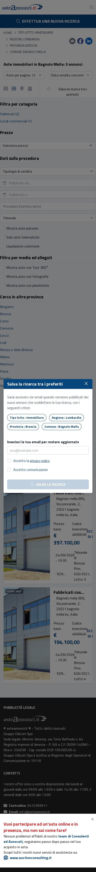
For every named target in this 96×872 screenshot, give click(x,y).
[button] (93, 819)
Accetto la (31, 460)
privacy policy (40, 460)
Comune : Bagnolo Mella (61, 426)
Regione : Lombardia (66, 417)
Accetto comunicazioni (30, 469)
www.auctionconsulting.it (31, 857)
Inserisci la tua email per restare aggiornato (43, 442)
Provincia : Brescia (23, 426)
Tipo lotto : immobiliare (27, 417)
